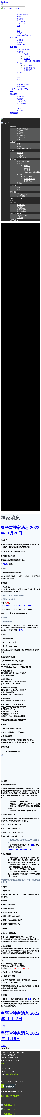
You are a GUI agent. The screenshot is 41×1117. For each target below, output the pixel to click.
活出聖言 (27, 54)
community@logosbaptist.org (20, 849)
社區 (18, 77)
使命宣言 (20, 17)
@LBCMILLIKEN (10, 1105)
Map (2, 1063)
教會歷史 (20, 19)
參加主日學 (28, 65)
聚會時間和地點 (22, 14)
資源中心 (20, 52)
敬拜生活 (13, 38)
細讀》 (3, 1026)
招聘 (18, 26)
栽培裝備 (13, 47)
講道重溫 (20, 40)
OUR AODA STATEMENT (10, 1096)
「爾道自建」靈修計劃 (32, 61)
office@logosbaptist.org (14, 1074)
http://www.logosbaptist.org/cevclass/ (17, 605)
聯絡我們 (13, 94)
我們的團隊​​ (21, 21)
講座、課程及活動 (23, 49)
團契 (18, 31)
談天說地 (27, 56)
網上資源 (27, 59)
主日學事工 (28, 70)
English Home (22, 108)
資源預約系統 (21, 101)
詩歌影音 (20, 42)
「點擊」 (6, 564)
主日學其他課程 (29, 68)
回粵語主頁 (14, 113)
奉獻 (11, 91)
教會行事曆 (21, 86)
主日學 (19, 63)
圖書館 (19, 72)
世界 (18, 79)
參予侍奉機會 (21, 103)
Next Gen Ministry (19, 89)
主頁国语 (20, 110)
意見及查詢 (21, 96)
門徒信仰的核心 (22, 23)
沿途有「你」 (21, 45)
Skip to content (6, 2)
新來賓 (19, 33)
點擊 (12, 578)
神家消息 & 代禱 (23, 84)
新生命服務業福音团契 (25, 35)
